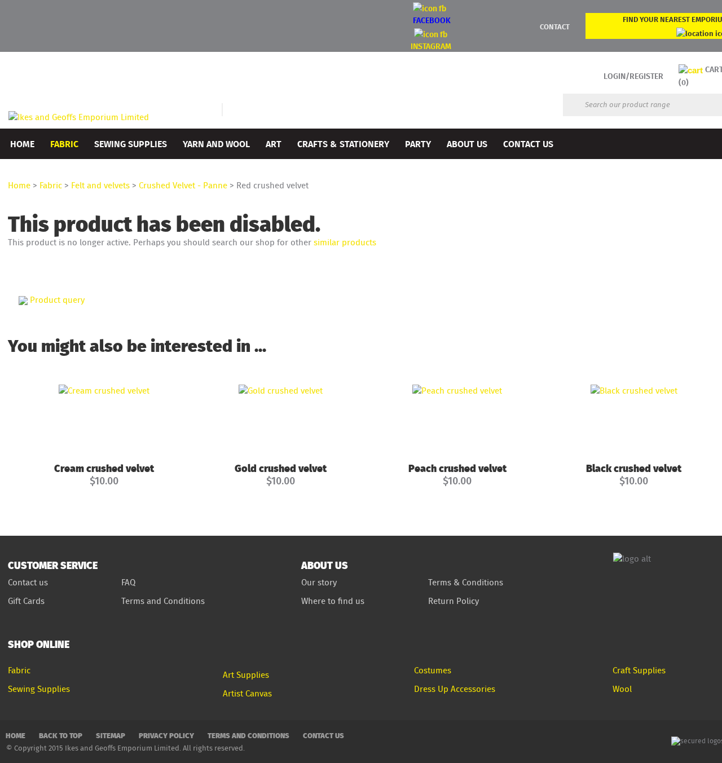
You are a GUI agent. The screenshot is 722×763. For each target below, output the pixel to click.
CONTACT (555, 26)
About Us (467, 143)
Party (418, 143)
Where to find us (332, 600)
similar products (345, 242)
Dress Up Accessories (454, 688)
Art (273, 143)
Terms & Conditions (465, 582)
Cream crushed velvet (104, 468)
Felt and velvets (100, 185)
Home (22, 143)
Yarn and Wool (216, 143)
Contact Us (528, 143)
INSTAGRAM (431, 46)
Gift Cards (26, 600)
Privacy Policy (166, 735)
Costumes (432, 670)
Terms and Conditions (164, 600)
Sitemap (110, 735)
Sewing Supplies (130, 143)
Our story (319, 582)
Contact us (28, 582)
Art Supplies (246, 674)
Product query (57, 299)
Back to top (60, 735)
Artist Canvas (247, 693)
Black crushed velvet (633, 468)
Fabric (64, 143)
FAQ (128, 582)
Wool (622, 688)
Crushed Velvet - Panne (183, 185)
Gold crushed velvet (281, 468)
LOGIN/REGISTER (633, 76)
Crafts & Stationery (343, 143)
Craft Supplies (639, 670)
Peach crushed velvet (457, 468)
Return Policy (453, 600)
